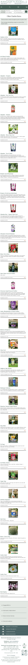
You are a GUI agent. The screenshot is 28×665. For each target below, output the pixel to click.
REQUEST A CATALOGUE (12, 626)
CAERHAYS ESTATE (10, 631)
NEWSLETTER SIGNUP (11, 629)
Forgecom (13, 655)
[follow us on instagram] (25, 652)
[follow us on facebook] (22, 652)
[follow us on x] (25, 655)
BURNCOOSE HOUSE (10, 634)
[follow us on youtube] (22, 655)
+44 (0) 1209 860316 (13, 641)
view (25, 42)
